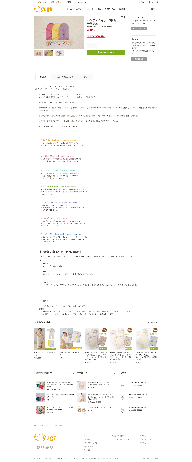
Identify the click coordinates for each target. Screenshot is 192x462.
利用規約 (116, 458)
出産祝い (87, 439)
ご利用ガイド (144, 436)
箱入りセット (152, 323)
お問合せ (143, 443)
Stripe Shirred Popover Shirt (138, 382)
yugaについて (81, 2)
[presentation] (70, 373)
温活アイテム (88, 446)
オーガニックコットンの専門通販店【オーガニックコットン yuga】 (59, 458)
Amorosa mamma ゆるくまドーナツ (99, 407)
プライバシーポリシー (106, 458)
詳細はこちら (139, 59)
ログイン (142, 2)
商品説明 (43, 77)
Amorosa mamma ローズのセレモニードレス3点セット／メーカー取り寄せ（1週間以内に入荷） (101, 397)
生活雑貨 (87, 450)
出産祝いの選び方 (118, 436)
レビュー (86, 77)
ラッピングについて (147, 439)
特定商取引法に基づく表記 (90, 458)
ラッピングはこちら (139, 29)
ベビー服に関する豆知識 (120, 439)
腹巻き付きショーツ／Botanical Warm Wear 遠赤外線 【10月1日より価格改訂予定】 (60, 384)
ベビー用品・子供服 (93, 9)
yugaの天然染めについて (64, 77)
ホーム (36, 425)
